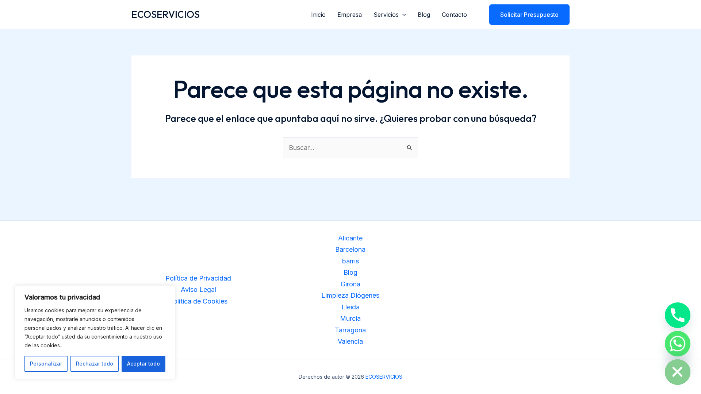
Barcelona (350, 249)
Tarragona (350, 330)
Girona (350, 284)
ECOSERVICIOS (165, 14)
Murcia (350, 318)
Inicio (318, 14)
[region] (95, 332)
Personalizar (46, 363)
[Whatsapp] (677, 343)
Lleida (350, 307)
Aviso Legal (198, 289)
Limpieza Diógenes (350, 295)
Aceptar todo (143, 363)
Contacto (454, 14)
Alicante (350, 238)
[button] (402, 14)
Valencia (350, 341)
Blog (424, 14)
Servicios (386, 14)
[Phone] (677, 315)
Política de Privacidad (198, 278)
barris (350, 261)
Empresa (349, 14)
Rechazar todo (94, 363)
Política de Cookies (198, 301)
